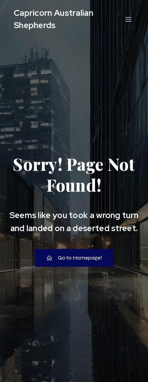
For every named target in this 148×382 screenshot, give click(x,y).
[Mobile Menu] (128, 19)
